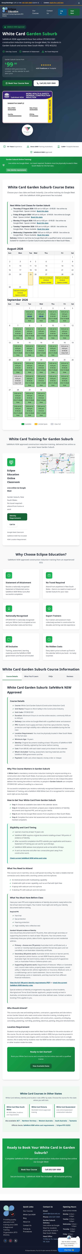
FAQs (51, 676)
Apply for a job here (56, 3)
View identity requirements (16, 170)
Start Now (72, 12)
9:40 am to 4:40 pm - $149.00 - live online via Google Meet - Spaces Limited (41, 215)
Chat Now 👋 (69, 1250)
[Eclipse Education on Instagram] (10, 1241)
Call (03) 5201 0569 (48, 83)
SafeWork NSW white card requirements (39, 1125)
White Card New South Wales (16, 1111)
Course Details (12, 676)
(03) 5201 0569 (27, 3)
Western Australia (46, 1121)
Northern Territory (29, 1121)
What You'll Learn (31, 676)
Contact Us (50, 12)
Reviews (70, 676)
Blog (24, 1218)
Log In (61, 12)
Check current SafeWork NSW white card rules (28, 858)
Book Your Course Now (18, 83)
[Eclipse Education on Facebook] (5, 1241)
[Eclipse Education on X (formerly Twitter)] (16, 1241)
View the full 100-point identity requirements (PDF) (30, 983)
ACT (18, 1121)
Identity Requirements (15, 517)
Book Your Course (29, 1169)
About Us (26, 1222)
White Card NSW (29, 1214)
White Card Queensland (65, 1109)
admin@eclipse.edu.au (51, 1213)
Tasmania (73, 1121)
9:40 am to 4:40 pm (62, 280)
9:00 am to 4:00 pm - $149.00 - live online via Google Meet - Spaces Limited (40, 209)
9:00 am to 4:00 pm (46, 280)
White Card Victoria (41, 1109)
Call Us (12, 524)
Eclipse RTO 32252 (63, 1125)
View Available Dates (41, 1066)
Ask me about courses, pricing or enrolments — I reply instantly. (69, 1242)
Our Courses (35, 12)
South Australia (61, 1121)
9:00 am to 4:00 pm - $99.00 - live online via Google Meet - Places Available (40, 227)
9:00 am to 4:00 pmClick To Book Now (29, 380)
